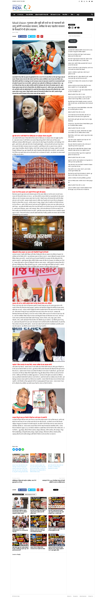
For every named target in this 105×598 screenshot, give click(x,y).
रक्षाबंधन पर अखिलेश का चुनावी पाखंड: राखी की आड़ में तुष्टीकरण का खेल (56, 529)
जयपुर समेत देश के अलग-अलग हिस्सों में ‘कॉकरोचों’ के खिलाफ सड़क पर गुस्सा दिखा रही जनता (80, 165)
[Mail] (84, 1)
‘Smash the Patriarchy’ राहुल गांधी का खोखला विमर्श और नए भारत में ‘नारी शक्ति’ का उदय (80, 90)
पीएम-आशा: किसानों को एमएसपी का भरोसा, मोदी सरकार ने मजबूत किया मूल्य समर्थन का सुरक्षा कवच (79, 145)
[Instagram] (82, 1)
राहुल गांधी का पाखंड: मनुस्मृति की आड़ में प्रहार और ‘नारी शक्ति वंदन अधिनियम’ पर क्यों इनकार (79, 140)
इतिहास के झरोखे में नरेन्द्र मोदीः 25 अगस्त (76, 128)
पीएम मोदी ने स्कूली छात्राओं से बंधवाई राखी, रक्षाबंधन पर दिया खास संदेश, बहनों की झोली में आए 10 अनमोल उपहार (56, 512)
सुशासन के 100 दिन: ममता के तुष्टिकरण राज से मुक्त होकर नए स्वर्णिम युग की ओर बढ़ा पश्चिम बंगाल (80, 161)
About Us (69, 596)
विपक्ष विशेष (65, 14)
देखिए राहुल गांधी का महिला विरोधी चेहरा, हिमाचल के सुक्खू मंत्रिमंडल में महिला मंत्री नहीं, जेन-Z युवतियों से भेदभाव (79, 149)
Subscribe (72, 41)
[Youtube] (92, 1)
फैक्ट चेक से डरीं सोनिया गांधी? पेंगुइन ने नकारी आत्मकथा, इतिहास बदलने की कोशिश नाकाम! (37, 512)
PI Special (20, 14)
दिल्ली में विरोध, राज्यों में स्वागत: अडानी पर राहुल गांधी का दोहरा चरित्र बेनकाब (80, 136)
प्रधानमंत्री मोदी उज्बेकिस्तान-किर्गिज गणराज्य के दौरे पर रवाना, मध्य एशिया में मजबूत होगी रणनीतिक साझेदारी (19, 512)
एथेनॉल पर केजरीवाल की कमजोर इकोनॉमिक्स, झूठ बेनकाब (79, 178)
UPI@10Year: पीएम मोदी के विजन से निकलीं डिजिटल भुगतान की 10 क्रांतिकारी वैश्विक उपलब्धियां (80, 124)
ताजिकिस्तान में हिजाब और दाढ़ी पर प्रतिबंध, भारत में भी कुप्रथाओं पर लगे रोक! (24, 481)
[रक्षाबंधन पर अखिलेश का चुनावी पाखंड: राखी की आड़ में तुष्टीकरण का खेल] (56, 521)
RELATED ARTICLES (18, 494)
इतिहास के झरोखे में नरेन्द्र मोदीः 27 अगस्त (76, 94)
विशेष (72, 14)
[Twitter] (89, 1)
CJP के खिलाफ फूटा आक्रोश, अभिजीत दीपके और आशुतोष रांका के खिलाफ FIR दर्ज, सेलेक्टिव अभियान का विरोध (79, 131)
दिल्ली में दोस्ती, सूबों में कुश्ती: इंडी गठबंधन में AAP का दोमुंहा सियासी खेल (80, 120)
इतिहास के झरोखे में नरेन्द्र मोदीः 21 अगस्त (76, 185)
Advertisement (83, 596)
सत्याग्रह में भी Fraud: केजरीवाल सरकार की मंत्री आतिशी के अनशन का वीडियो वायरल (53, 481)
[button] (92, 14)
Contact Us (90, 596)
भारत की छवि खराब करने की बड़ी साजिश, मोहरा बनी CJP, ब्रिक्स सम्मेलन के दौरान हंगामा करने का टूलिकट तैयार (79, 115)
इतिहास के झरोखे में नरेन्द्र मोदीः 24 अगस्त (76, 157)
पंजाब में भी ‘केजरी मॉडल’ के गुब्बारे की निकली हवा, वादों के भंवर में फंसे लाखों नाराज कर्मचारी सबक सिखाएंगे (37, 530)
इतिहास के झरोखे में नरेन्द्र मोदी (41, 14)
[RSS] (87, 1)
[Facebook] (79, 1)
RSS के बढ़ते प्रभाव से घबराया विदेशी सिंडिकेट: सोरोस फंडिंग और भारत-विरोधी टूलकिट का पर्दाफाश (80, 108)
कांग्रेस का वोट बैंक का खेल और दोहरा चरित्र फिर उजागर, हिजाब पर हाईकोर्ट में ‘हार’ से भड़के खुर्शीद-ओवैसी (56, 549)
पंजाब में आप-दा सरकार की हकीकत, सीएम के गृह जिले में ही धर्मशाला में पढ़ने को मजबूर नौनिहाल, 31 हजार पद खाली (79, 97)
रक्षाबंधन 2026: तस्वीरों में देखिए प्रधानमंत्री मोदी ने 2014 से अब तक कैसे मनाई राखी (20, 530)
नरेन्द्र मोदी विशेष (29, 14)
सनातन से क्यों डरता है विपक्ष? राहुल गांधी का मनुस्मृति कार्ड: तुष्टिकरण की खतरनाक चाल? (79, 153)
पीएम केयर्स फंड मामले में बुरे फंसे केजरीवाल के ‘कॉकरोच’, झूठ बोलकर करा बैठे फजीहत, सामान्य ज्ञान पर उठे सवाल (80, 174)
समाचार (14, 19)
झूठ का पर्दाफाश (33, 508)
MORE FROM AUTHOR (30, 494)
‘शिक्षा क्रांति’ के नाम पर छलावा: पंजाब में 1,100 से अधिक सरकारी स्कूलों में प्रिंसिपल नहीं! (79, 169)
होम (14, 14)
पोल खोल (32, 545)
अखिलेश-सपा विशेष (52, 527)
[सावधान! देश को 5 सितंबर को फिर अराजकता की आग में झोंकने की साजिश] (38, 540)
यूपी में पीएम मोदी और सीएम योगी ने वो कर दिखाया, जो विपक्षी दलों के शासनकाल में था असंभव (55, 466)
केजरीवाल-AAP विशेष (34, 527)
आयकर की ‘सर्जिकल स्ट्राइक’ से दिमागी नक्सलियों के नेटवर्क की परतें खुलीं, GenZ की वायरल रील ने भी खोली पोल (80, 188)
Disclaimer (75, 596)
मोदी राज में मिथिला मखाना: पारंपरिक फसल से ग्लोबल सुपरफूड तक (80, 181)
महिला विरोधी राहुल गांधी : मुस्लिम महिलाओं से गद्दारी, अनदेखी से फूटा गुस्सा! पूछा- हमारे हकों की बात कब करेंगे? (20, 549)
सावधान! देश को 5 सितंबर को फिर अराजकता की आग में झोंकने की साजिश (37, 548)
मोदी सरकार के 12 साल (55, 14)
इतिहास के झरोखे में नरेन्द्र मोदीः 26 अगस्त (76, 112)
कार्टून (78, 14)
